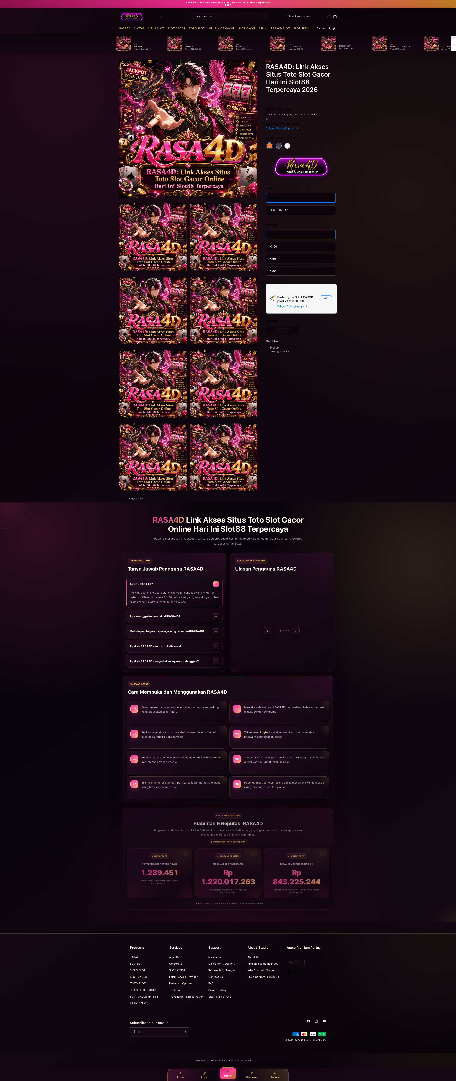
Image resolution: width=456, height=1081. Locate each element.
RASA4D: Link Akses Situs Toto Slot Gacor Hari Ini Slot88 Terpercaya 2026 (228, 3)
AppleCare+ (176, 957)
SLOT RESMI (302, 28)
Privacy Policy (217, 990)
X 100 (273, 246)
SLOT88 (139, 28)
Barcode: (294, 97)
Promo (181, 1077)
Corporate (175, 963)
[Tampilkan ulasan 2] (277, 630)
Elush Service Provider (183, 976)
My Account (216, 957)
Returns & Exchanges (221, 970)
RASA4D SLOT (280, 28)
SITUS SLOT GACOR (221, 28)
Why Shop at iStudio (261, 970)
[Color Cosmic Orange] (269, 145)
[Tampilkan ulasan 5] (289, 630)
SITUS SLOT (156, 28)
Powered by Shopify (315, 1040)
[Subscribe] (185, 1032)
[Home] (131, 16)
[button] (124, 28)
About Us (253, 957)
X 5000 (274, 234)
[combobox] (228, 16)
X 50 (273, 258)
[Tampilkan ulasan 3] (280, 630)
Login (204, 1077)
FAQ (211, 983)
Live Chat (275, 1077)
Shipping (287, 114)
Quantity (272, 321)
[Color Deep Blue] (279, 146)
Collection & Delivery (221, 963)
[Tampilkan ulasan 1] (274, 630)
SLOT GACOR (176, 28)
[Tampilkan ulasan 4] (284, 630)
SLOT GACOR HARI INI (252, 28)
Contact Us (215, 976)
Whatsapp (251, 1077)
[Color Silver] (287, 146)
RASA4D (124, 28)
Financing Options (180, 983)
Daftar (228, 1075)
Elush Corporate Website (263, 976)
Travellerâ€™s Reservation (186, 996)
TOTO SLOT (197, 28)
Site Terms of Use (219, 996)
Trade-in (174, 990)
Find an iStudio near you (263, 963)
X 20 (273, 271)
